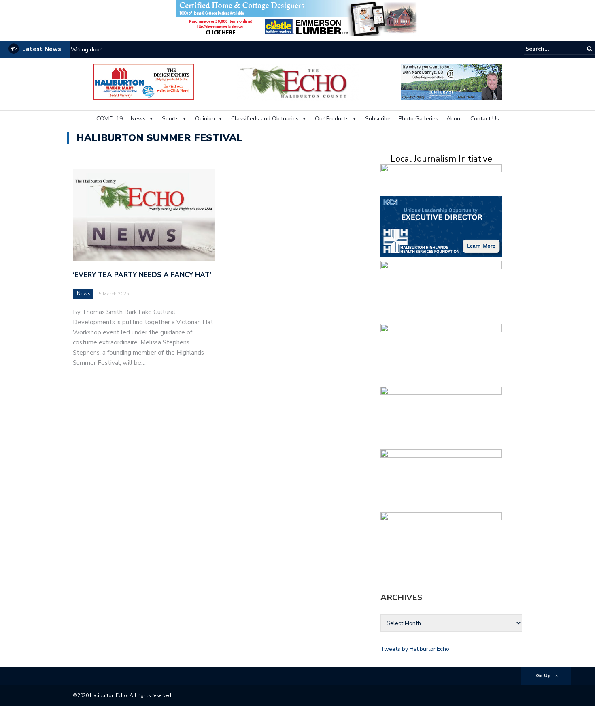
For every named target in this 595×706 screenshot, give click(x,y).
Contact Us (484, 118)
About (454, 118)
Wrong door (86, 49)
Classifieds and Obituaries (265, 118)
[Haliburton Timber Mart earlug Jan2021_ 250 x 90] (143, 81)
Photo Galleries (418, 118)
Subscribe (378, 118)
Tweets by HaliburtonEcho (414, 649)
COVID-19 (109, 118)
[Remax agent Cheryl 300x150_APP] (441, 542)
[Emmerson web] (297, 17)
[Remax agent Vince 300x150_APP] (441, 416)
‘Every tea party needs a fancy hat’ (142, 275)
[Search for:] (550, 48)
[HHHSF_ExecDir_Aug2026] (441, 226)
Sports (170, 118)
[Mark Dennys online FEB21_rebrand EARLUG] (451, 81)
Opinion (205, 118)
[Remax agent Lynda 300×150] (441, 353)
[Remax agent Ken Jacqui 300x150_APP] (441, 479)
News (138, 118)
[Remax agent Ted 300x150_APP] (441, 291)
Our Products (332, 118)
